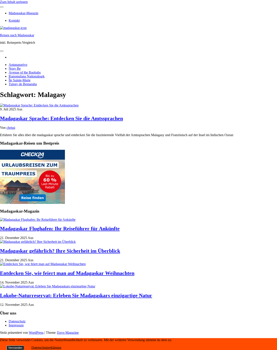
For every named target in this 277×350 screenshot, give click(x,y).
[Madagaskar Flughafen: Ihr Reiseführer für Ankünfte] (38, 219)
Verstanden (15, 347)
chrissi (10, 127)
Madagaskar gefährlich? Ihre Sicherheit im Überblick (60, 251)
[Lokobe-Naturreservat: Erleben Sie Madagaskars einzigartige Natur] (47, 286)
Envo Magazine (68, 332)
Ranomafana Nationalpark (27, 76)
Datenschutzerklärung (46, 347)
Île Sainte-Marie (20, 80)
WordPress (36, 332)
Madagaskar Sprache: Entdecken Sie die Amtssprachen (61, 118)
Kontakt (14, 20)
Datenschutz (17, 321)
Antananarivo (18, 64)
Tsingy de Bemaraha (23, 84)
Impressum (16, 325)
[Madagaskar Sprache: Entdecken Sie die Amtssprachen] (39, 105)
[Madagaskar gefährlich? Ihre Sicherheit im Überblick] (38, 242)
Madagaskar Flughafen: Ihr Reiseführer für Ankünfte (60, 228)
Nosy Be (15, 68)
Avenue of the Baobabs (25, 72)
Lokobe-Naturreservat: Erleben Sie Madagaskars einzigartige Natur (76, 295)
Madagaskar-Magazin (23, 13)
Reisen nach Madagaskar (17, 35)
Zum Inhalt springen (14, 2)
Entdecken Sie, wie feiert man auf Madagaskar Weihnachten (67, 273)
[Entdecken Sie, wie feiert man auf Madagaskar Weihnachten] (43, 264)
